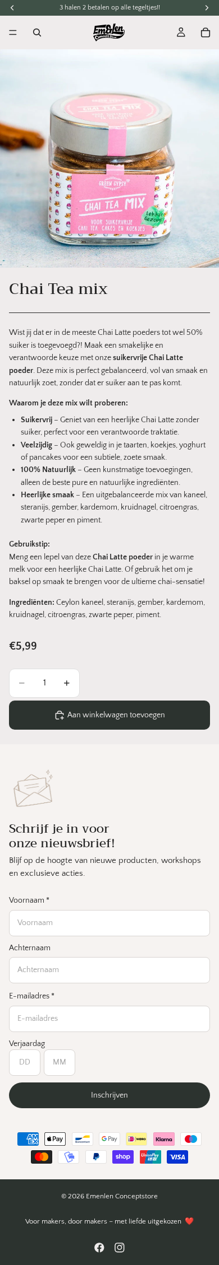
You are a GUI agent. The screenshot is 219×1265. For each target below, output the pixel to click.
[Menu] (13, 32)
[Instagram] (119, 1247)
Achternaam (30, 948)
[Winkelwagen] (205, 32)
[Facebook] (99, 1247)
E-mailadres (31, 996)
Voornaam (29, 900)
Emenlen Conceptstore (122, 1196)
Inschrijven (109, 1095)
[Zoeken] (37, 32)
